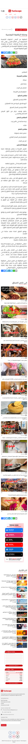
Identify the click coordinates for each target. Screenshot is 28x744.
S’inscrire (4, 725)
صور (6, 14)
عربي (15, 14)
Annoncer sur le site (5, 705)
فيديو (10, 14)
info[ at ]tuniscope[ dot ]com (8, 714)
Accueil (24, 30)
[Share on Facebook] (1, 300)
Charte (2, 703)
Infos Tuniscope (4, 700)
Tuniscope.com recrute (5, 701)
